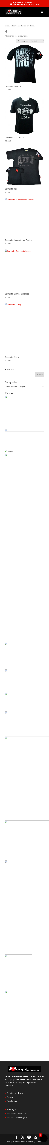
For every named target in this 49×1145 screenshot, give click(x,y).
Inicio (7, 26)
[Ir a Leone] (22, 713)
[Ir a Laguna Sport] (17, 694)
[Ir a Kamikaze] (20, 671)
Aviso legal (11, 1109)
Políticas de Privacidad (16, 1113)
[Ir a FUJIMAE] (18, 644)
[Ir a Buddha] (24, 431)
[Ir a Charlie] (9, 451)
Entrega (10, 1097)
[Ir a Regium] (18, 956)
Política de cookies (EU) (17, 1117)
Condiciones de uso (15, 1093)
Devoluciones (12, 1101)
